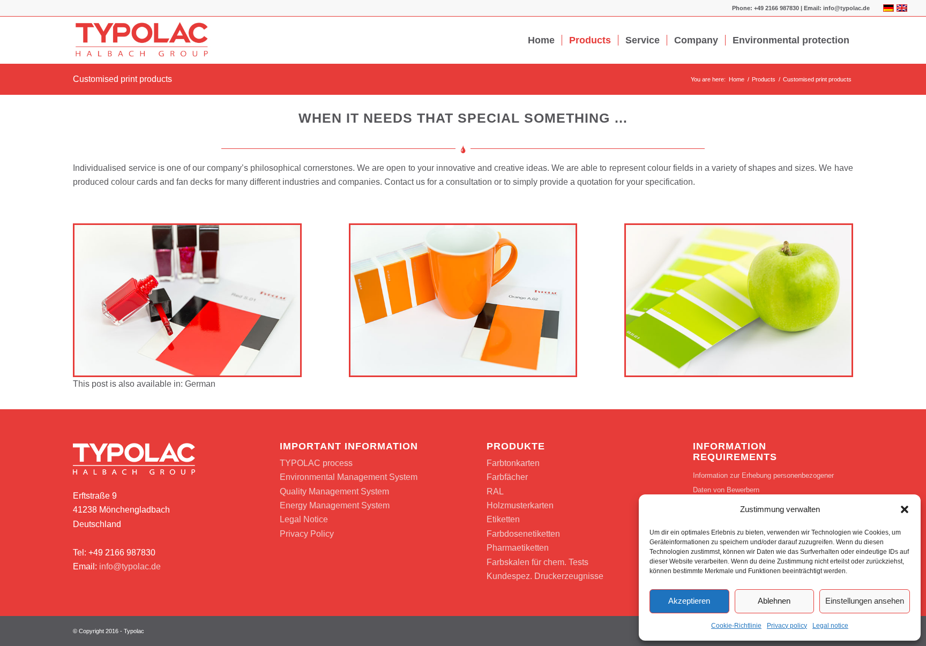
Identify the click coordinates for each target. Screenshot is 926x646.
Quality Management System (334, 491)
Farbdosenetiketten (523, 533)
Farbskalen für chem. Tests (537, 562)
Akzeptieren (689, 600)
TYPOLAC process (316, 463)
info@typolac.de (130, 566)
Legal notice (830, 625)
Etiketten (503, 519)
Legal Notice (304, 519)
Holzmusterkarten (520, 505)
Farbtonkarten (513, 463)
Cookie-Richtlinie (736, 625)
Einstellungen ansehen (864, 600)
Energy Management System (335, 505)
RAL (495, 491)
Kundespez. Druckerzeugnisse (545, 576)
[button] (904, 509)
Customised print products (122, 79)
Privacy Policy (307, 533)
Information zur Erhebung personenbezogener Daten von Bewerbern (763, 482)
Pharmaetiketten (518, 547)
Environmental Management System (348, 477)
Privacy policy (787, 625)
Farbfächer (507, 477)
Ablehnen (774, 600)
